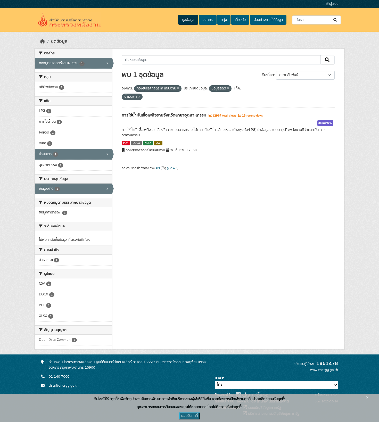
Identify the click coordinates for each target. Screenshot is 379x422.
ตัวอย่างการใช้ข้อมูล (268, 19)
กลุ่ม (224, 19)
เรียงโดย (268, 75)
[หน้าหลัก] (42, 41)
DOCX (136, 143)
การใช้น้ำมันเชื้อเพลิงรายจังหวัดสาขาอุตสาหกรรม (164, 115)
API (157, 168)
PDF (125, 143)
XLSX (148, 143)
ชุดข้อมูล (188, 19)
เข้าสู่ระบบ (332, 4)
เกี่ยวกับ (240, 19)
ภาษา (219, 377)
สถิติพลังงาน (325, 123)
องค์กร (207, 19)
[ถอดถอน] (178, 89)
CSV (158, 143)
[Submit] (335, 19)
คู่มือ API (172, 168)
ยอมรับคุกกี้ (189, 415)
